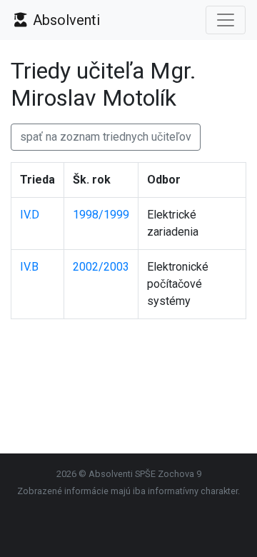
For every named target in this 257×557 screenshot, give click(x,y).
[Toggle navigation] (226, 20)
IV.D (29, 214)
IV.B (29, 267)
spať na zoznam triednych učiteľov (105, 137)
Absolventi (64, 20)
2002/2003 (101, 267)
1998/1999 (101, 214)
